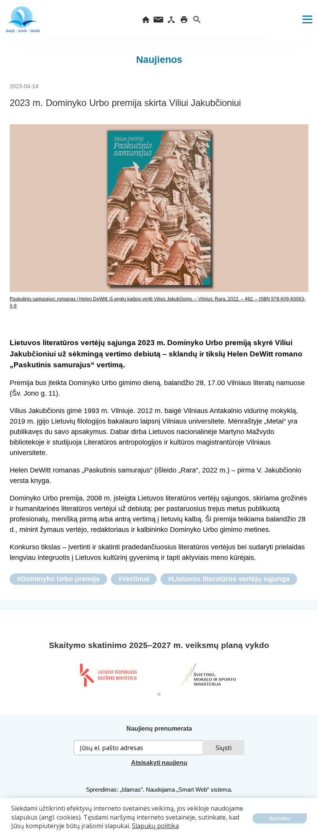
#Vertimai (133, 579)
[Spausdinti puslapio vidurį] (184, 19)
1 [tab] (159, 694)
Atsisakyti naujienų (159, 762)
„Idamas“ (131, 789)
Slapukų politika (155, 826)
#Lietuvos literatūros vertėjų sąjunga (229, 579)
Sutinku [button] (279, 818)
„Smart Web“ (192, 789)
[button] (12, 831)
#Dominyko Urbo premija (58, 579)
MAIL (158, 19)
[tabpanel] (107, 675)
